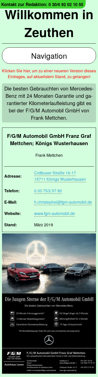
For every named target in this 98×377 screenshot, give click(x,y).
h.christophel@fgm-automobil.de (63, 202)
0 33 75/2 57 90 (48, 191)
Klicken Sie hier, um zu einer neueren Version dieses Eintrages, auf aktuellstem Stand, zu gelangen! (49, 73)
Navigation (49, 55)
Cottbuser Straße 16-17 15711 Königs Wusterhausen (60, 176)
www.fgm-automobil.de (54, 213)
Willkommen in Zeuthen (49, 23)
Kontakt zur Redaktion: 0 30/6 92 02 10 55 (42, 4)
